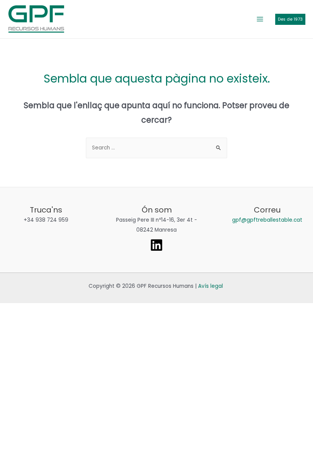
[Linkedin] (156, 244)
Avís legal (210, 286)
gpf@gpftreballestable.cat (267, 220)
